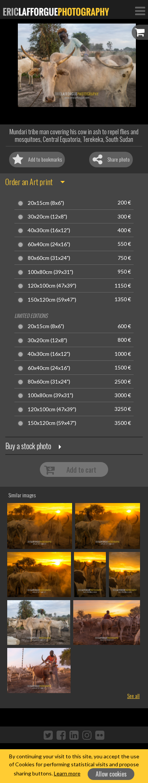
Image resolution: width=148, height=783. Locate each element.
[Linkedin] (74, 734)
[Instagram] (86, 734)
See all (133, 696)
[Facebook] (61, 734)
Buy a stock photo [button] (28, 445)
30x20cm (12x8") (47, 217)
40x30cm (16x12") (49, 230)
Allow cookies (111, 773)
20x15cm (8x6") (46, 203)
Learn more (67, 773)
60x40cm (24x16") (49, 244)
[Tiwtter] (48, 734)
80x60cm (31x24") (49, 258)
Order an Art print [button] (29, 181)
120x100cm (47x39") (52, 286)
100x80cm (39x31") (50, 272)
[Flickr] (99, 734)
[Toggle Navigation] (140, 11)
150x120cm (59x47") (52, 300)
